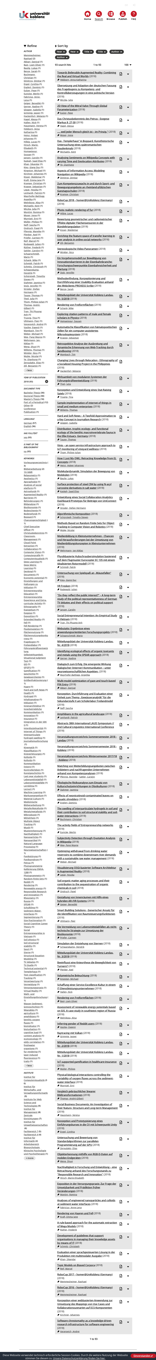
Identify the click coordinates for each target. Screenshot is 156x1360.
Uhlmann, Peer (31, 321)
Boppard (28, 516)
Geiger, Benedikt (32, 103)
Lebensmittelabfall (33, 779)
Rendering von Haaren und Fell (75, 1213)
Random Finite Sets (34, 878)
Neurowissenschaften (35, 849)
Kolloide (28, 757)
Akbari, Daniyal (31, 61)
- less (29, 370)
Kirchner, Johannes (33, 173)
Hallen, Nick (30, 122)
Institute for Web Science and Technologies (33, 1102)
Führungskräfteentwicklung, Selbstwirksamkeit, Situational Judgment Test (36, 654)
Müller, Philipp (31, 221)
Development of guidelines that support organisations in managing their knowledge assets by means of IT (86, 1239)
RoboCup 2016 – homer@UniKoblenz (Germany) (85, 1287)
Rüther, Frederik (32, 247)
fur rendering (31, 1051)
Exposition (29, 616)
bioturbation (30, 1029)
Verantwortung (32, 981)
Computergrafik (32, 555)
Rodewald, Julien (32, 244)
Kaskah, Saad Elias (33, 160)
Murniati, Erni (31, 218)
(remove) (40, 381)
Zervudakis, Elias (32, 362)
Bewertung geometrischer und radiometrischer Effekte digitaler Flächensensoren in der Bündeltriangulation (84, 223)
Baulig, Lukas (30, 68)
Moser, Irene (30, 215)
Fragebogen (30, 641)
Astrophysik (30, 491)
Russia (27, 901)
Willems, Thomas (32, 349)
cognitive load (31, 1032)
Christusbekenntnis (34, 532)
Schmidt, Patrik (32, 263)
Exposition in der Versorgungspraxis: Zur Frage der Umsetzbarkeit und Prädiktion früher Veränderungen (86, 1187)
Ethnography (30, 606)
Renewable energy (33, 888)
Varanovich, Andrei (33, 324)
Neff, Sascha (30, 225)
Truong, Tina (30, 317)
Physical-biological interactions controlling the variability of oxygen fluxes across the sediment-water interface (85, 1078)
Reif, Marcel (30, 241)
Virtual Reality (31, 990)
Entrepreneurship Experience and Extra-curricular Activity (35, 600)
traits (26, 1061)
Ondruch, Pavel (32, 228)
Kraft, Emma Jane (33, 180)
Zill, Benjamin (31, 365)
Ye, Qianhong (31, 359)
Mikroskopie (30, 814)
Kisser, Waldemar (33, 176)
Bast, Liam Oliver (32, 64)
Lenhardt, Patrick (33, 192)
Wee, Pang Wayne (33, 337)
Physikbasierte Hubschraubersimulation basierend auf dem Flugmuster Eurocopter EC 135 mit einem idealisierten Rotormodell (86, 560)
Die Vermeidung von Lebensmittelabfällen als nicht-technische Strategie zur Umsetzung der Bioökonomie (87, 930)
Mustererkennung (33, 830)
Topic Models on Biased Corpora (76, 1265)
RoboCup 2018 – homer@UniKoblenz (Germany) (85, 200)
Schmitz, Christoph (34, 266)
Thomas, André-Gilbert (71, 1098)
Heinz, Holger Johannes (72, 465)
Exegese (28, 613)
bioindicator (30, 1026)
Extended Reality (32, 619)
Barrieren (29, 497)
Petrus (27, 862)
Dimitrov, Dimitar (33, 80)
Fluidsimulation (32, 629)
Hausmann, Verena (34, 125)
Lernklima (29, 785)
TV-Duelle (29, 965)
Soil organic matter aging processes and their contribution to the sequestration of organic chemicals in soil (83, 884)
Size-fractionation (33, 920)
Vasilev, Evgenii (31, 327)
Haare (27, 686)
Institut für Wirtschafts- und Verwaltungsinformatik (36, 1089)
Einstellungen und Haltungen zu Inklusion (33, 584)
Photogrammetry (33, 875)
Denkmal (28, 571)
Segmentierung (32, 917)
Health (27, 693)
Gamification (30, 670)
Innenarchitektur (32, 705)
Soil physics (30, 939)
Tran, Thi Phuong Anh (71, 622)
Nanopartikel (30, 840)
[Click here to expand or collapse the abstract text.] (128, 74)
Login (134, 5)
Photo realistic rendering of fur (75, 210)
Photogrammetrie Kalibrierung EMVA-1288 (34, 869)
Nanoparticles (31, 837)
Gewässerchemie (32, 677)
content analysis (32, 1035)
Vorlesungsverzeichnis (35, 462)
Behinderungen (32, 500)
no (25, 451)
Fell (25, 622)
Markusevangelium (33, 795)
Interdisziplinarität (33, 728)
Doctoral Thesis (32, 395)
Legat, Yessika (31, 189)
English (27, 426)
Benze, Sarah (30, 71)
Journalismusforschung (36, 741)
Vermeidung (30, 984)
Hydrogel (28, 696)
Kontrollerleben (32, 769)
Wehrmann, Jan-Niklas (71, 550)
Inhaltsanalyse (31, 699)
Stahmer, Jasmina (33, 282)
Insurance (29, 718)
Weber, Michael (32, 333)
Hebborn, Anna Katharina (73, 79)
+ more (30, 1158)
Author (115, 51)
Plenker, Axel (30, 234)
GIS (25, 664)
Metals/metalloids (33, 811)
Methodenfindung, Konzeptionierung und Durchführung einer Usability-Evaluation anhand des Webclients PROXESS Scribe (85, 282)
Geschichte (29, 673)
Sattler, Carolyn (32, 250)
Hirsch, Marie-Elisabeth (72, 1177)
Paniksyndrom (31, 859)
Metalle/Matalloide (33, 808)
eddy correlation (32, 1042)
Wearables (29, 1010)
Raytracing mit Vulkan (70, 1033)
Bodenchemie (31, 510)
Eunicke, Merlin (32, 93)
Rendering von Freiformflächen (75, 304)
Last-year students (33, 776)
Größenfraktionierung (35, 680)
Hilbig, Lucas (30, 141)
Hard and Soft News (34, 689)
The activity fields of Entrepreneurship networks (85, 825)
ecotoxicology (31, 1038)
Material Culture (32, 798)
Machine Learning (33, 792)
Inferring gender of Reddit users (75, 1023)
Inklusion (28, 702)
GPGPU (27, 667)
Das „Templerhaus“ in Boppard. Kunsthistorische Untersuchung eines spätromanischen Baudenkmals (85, 144)
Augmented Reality (34, 494)
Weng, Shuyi (30, 346)
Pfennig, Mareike (32, 231)
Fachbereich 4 (31, 1134)
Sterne (27, 952)
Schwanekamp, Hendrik (72, 946)
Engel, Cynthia (31, 84)
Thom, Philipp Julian (34, 301)
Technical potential (34, 968)
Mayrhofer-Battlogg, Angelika (75, 674)
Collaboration (31, 549)
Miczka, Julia (30, 209)
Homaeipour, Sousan (71, 321)
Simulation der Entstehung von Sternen (80, 943)
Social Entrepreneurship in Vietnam (34, 933)
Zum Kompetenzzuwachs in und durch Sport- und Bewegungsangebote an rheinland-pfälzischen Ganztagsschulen (86, 187)
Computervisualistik (34, 558)
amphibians (30, 1016)
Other (27, 405)
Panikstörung (31, 856)
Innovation (29, 715)
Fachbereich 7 (31, 1131)
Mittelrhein (29, 817)
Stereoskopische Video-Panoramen (77, 249)
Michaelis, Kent (32, 205)
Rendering (29, 885)
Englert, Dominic (32, 87)
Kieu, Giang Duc (32, 167)
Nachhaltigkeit (31, 833)
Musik (27, 827)
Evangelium (30, 609)
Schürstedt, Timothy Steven (74, 517)
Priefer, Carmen (32, 237)
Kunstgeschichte (32, 773)
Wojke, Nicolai (31, 356)
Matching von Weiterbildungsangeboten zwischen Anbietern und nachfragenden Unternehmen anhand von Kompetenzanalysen (86, 769)
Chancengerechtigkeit (35, 520)
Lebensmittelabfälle (34, 782)
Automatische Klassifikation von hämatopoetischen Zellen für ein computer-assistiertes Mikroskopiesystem (87, 330)
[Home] (34, 18)
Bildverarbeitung (32, 468)
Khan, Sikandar (31, 164)
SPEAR (27, 904)
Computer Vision (32, 552)
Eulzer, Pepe (30, 90)
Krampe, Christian (33, 183)
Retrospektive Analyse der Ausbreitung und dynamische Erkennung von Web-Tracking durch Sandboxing (85, 347)
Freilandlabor (31, 645)
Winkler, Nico (31, 353)
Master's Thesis (32, 399)
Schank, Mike (30, 260)
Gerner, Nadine (32, 106)
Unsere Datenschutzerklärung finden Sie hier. (79, 1358)
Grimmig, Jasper (32, 112)
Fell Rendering (31, 625)
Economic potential (34, 577)
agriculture (29, 1013)
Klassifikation (31, 750)
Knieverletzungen (33, 753)
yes (25, 437)
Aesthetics (29, 478)
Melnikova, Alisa (32, 202)
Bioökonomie (31, 507)
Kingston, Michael (33, 170)
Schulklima (29, 907)
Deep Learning (31, 561)
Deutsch (126, 5)
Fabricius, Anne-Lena (71, 1207)
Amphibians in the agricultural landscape (81, 714)
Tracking (28, 978)
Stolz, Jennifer (31, 285)
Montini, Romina (32, 212)
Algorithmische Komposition (73, 513)
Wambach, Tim (31, 330)
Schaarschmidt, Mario (71, 635)
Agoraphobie (30, 481)
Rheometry (29, 898)
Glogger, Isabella (32, 109)
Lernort (28, 789)
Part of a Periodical (34, 402)
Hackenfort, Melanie (34, 116)
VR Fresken (63, 586)
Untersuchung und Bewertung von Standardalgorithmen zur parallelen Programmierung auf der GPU (78, 1141)
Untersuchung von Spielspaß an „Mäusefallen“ (84, 573)
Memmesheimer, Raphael (73, 1281)
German (28, 423)
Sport (27, 949)
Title (87, 51)
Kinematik (29, 747)
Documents (30, 574)
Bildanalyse (30, 504)
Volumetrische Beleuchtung (73, 975)
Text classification (33, 974)
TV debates (29, 962)
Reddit (27, 881)
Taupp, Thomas (32, 295)
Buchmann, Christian (71, 819)
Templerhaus (30, 971)
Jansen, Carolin (31, 157)
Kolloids (28, 760)
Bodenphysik (30, 513)
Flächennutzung (32, 632)
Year (59, 51)
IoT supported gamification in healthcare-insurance (87, 1061)
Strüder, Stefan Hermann (73, 507)
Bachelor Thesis (32, 392)
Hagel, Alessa (30, 119)
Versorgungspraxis (33, 987)
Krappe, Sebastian (33, 186)
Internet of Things (33, 731)
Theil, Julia (29, 298)
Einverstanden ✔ (143, 1355)
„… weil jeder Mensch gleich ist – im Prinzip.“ (82, 131)
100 (126, 64)
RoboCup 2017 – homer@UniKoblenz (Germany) (85, 1274)
